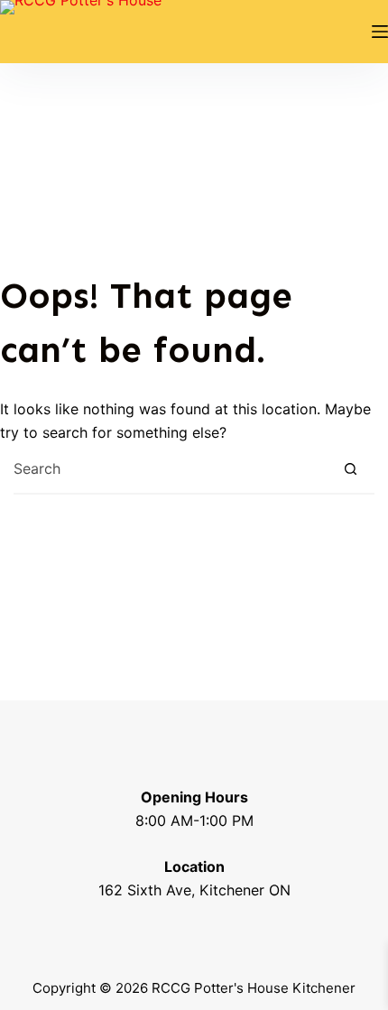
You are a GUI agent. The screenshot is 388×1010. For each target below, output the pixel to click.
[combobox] (170, 469)
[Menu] (380, 31)
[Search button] (350, 469)
